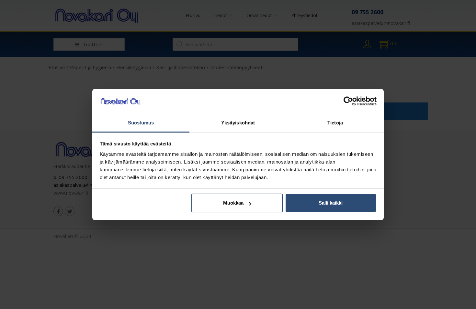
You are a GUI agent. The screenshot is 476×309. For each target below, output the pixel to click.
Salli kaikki (331, 203)
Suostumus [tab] (141, 122)
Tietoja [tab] (335, 122)
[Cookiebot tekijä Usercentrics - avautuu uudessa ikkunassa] (348, 101)
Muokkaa (233, 203)
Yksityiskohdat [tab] (238, 122)
